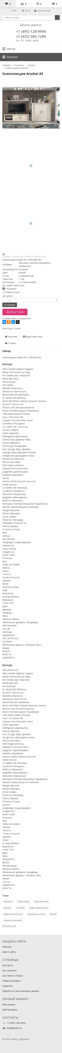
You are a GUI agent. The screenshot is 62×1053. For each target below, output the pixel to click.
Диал (5, 606)
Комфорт (7, 612)
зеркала (53, 914)
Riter (4, 532)
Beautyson (8, 901)
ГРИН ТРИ (8, 603)
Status (5, 570)
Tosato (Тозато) (11, 577)
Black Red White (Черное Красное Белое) (24, 401)
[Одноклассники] (9, 322)
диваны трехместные (13, 914)
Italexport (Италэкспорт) (15, 468)
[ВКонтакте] (4, 322)
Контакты (7, 965)
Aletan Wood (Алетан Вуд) (16, 372)
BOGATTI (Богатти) (12, 404)
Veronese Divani (10, 587)
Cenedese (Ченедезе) (13, 423)
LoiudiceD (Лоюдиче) (13, 490)
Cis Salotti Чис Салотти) (15, 426)
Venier (5, 583)
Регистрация (44, 10)
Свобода (7, 631)
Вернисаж (7, 599)
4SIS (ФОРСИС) (10, 638)
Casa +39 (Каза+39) (12, 417)
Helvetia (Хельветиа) (13, 458)
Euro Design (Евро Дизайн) (16, 449)
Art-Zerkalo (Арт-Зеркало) (16, 375)
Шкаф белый (23, 901)
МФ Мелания (9, 625)
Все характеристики (13, 285)
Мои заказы (8, 1004)
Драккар (6, 609)
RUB (14, 10)
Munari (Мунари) (11, 513)
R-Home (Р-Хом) (11, 529)
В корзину (9, 304)
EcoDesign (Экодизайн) (14, 445)
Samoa (6, 535)
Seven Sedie (8, 554)
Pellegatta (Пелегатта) (14, 522)
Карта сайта (9, 951)
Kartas (5, 478)
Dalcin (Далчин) (10, 433)
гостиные (20, 908)
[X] (18, 322)
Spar (4, 561)
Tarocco (6, 574)
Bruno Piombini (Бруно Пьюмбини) (20, 410)
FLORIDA (7, 641)
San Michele (8, 539)
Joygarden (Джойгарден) (15, 471)
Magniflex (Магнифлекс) (15, 497)
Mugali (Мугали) (10, 510)
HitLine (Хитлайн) (11, 462)
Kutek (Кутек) (9, 484)
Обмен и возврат (11, 980)
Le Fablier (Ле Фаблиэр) (14, 487)
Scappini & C (8, 551)
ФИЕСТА (6, 654)
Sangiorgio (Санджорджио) (16, 542)
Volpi (4, 590)
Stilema (6, 567)
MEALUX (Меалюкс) (12, 500)
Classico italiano (10, 429)
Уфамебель (8, 635)
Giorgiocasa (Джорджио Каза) (18, 455)
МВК (4, 615)
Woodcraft (7, 593)
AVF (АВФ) (7, 385)
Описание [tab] (12, 336)
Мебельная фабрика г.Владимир (20, 622)
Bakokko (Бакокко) (12, 388)
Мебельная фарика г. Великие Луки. (21, 644)
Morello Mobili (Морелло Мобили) (20, 506)
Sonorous (7, 558)
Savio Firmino (9, 548)
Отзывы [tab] (11, 343)
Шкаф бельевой (41, 901)
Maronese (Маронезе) (14, 494)
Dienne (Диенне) (11, 442)
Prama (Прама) (10, 526)
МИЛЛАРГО (8, 657)
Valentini (6, 580)
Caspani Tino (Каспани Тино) (17, 420)
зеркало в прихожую (13, 920)
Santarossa (8, 545)
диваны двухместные (39, 908)
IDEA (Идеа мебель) (13, 465)
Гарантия (7, 985)
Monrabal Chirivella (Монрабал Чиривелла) (25, 503)
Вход (27, 10)
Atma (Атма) (9, 381)
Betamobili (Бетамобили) (15, 394)
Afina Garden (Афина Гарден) (17, 368)
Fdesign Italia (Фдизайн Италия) (19, 452)
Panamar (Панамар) (12, 519)
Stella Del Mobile (11, 564)
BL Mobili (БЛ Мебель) (14, 397)
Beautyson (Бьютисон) (14, 391)
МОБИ (5, 651)
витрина (7, 908)
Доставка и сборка (12, 975)
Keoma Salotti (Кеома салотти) (19, 481)
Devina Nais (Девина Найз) (16, 439)
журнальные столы (36, 914)
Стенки (17, 328)
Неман (5, 647)
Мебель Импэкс (11, 619)
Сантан (6, 628)
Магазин (7, 946)
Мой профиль (9, 1009)
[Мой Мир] (13, 322)
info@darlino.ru (14, 1028)
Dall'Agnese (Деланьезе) (15, 436)
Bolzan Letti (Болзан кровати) (18, 407)
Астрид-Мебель (10, 596)
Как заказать (9, 970)
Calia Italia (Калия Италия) (16, 413)
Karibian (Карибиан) (12, 474)
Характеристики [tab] (33, 336)
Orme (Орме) (9, 516)
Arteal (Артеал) (10, 378)
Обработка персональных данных (20, 991)
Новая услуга (11, 292)
